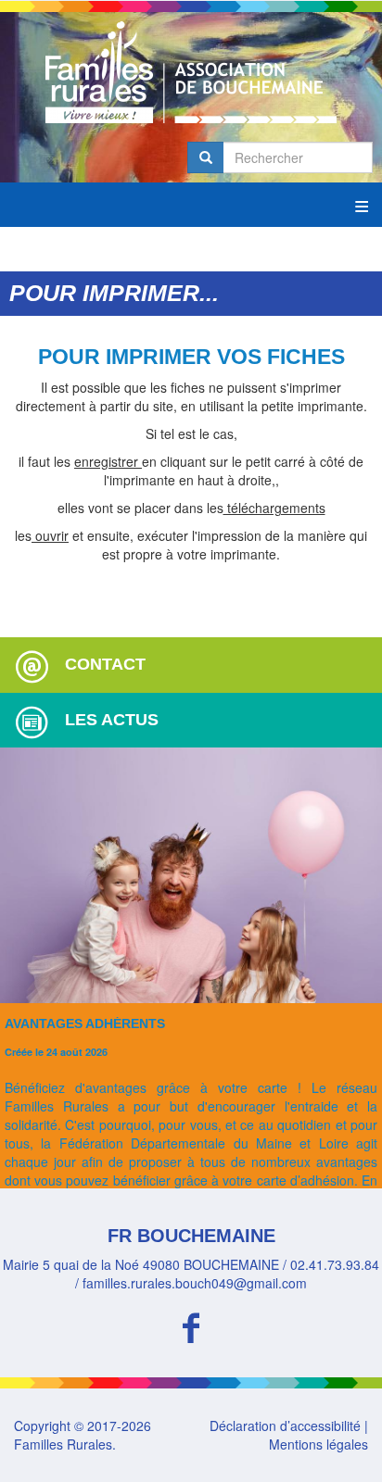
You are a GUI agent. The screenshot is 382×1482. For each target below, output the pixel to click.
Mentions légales (318, 1444)
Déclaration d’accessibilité (285, 1425)
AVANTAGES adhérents (85, 1023)
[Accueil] (191, 72)
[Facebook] (191, 1325)
